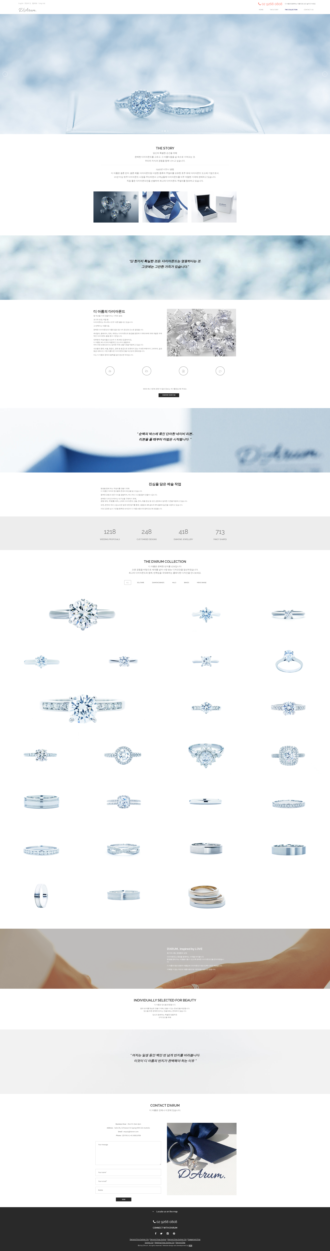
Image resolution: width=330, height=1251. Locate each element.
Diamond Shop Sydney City (177, 1239)
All (127, 582)
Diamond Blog (180, 1242)
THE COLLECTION (291, 10)
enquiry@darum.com (130, 1132)
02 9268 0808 (272, 4)
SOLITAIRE (140, 582)
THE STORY (274, 10)
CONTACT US (309, 10)
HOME (261, 10)
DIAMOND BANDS (158, 582)
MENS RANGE (201, 582)
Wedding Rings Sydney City (164, 1242)
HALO (174, 582)
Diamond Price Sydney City (139, 1239)
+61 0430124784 (135, 1135)
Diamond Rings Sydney (158, 1239)
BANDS (186, 582)
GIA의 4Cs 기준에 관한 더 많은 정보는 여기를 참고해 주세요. (165, 389)
